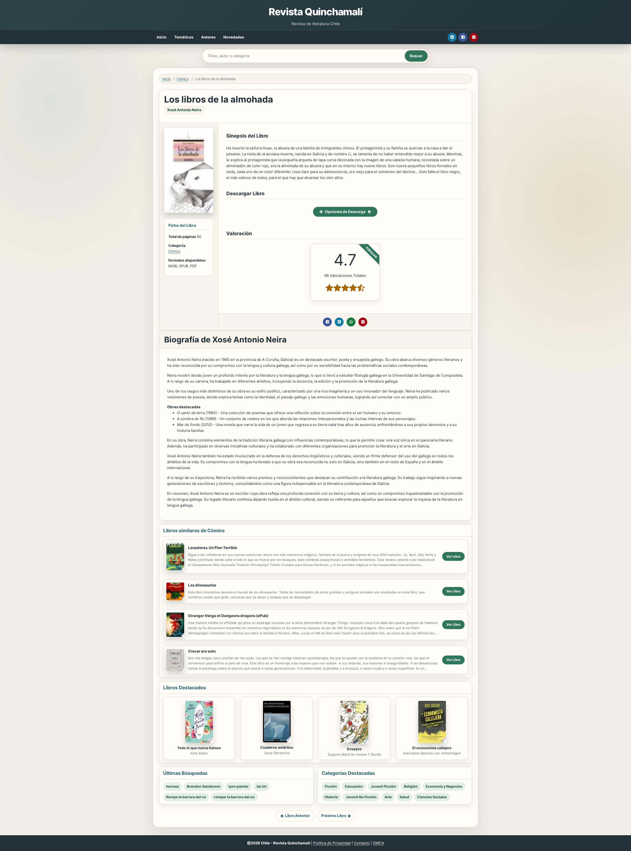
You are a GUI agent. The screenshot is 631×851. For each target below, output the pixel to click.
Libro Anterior (297, 815)
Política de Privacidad (332, 843)
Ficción (331, 786)
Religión (411, 786)
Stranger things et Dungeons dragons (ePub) (228, 615)
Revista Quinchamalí (315, 12)
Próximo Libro (333, 815)
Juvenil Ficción (383, 786)
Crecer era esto (202, 651)
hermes (172, 786)
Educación (354, 786)
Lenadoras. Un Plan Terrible (212, 547)
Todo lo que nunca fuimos (199, 748)
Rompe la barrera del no (186, 797)
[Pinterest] (473, 37)
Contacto (362, 843)
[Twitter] (452, 37)
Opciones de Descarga (345, 211)
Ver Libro (453, 556)
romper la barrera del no (234, 797)
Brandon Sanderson (204, 786)
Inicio (161, 37)
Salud (404, 797)
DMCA (378, 843)
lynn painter (238, 786)
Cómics (183, 79)
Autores (208, 37)
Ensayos (354, 749)
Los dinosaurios (202, 585)
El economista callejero (432, 748)
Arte (388, 797)
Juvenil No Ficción (361, 797)
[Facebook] (462, 37)
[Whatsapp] (351, 322)
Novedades (233, 37)
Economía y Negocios (444, 786)
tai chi (262, 786)
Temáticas (183, 37)
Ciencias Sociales (432, 797)
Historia (331, 797)
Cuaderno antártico (276, 747)
